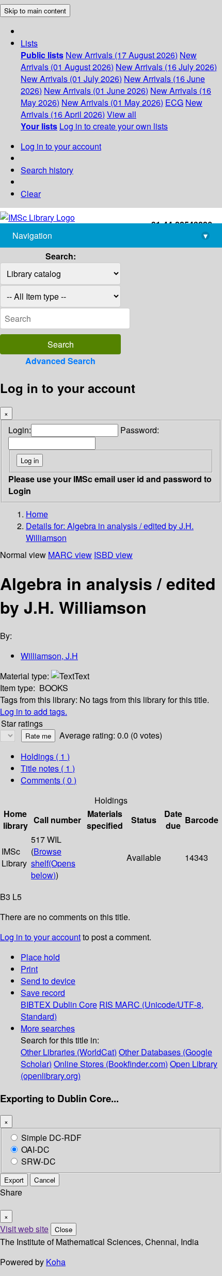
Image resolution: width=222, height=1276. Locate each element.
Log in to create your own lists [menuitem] (113, 126)
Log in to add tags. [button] (33, 711)
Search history (47, 170)
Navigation (110, 235)
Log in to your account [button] (40, 937)
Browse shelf (53, 863)
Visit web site (24, 1229)
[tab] (48, 768)
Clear (31, 194)
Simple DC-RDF (51, 1137)
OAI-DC (35, 1149)
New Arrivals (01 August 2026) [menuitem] (109, 61)
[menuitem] (42, 55)
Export (14, 1180)
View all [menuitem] (121, 114)
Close (63, 1229)
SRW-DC (38, 1161)
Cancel (44, 1180)
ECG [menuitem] (174, 102)
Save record (43, 993)
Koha (56, 1262)
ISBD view (113, 555)
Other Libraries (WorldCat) (69, 1052)
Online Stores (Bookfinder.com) (111, 1064)
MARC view (70, 555)
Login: (19, 430)
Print (29, 969)
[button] (29, 43)
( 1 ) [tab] (45, 756)
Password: (139, 430)
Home (37, 514)
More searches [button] (48, 1028)
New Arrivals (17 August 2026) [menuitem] (122, 55)
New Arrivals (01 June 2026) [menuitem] (96, 90)
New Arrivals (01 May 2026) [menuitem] (112, 102)
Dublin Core (75, 1004)
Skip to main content (35, 10)
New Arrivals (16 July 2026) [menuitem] (166, 67)
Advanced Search (60, 361)
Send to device (48, 981)
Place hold (40, 957)
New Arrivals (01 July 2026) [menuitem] (71, 79)
